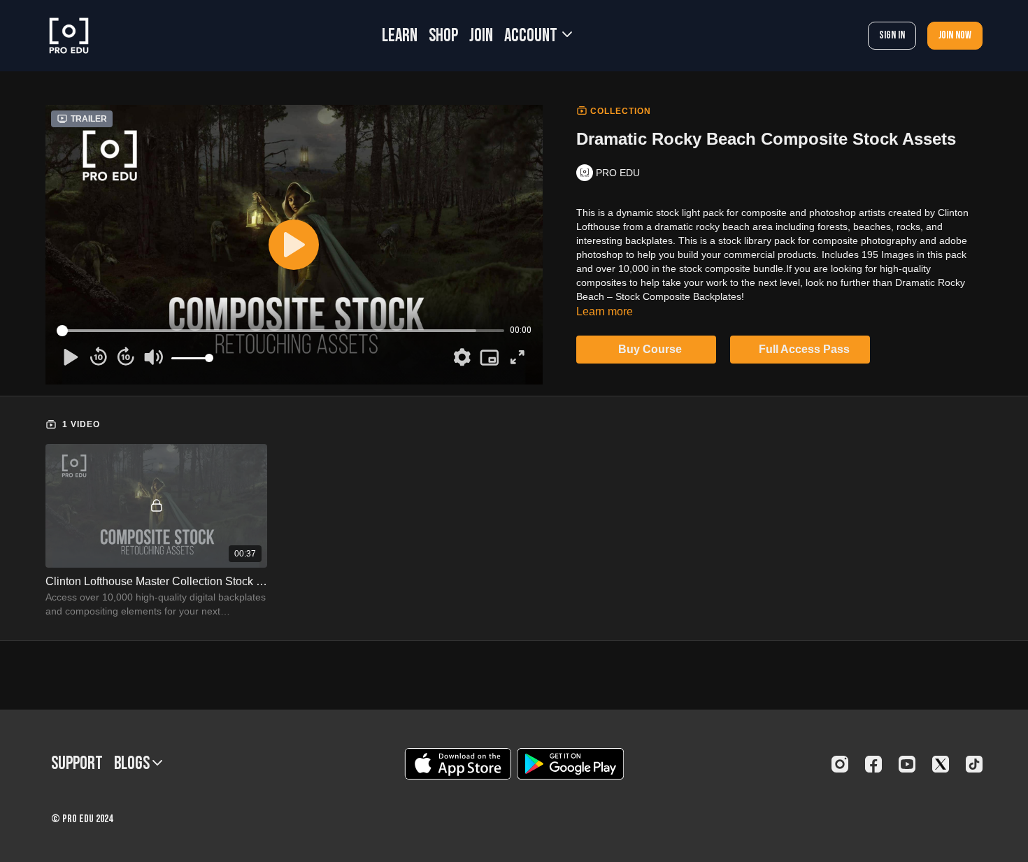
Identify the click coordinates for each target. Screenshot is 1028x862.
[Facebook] (873, 764)
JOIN (481, 36)
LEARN (399, 36)
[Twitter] (940, 764)
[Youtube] (907, 764)
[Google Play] (570, 764)
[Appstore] (457, 764)
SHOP (443, 36)
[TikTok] (974, 764)
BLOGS (133, 764)
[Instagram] (839, 764)
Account (532, 36)
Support (77, 764)
